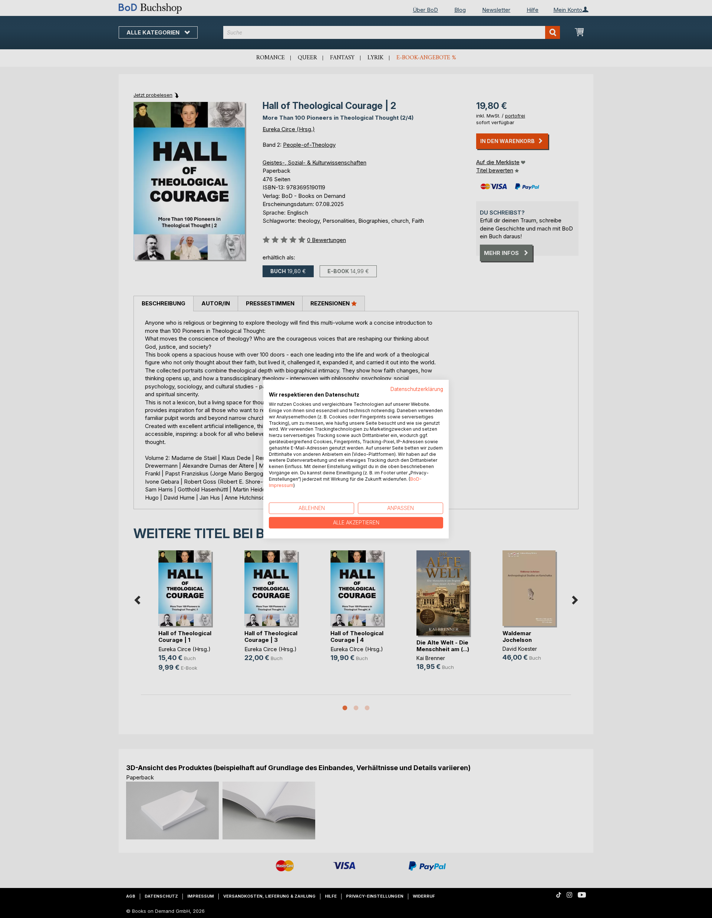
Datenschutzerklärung (416, 389)
